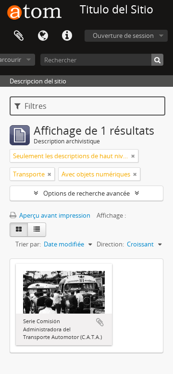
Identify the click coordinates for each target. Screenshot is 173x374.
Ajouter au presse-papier (100, 322)
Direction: (110, 244)
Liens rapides (67, 36)
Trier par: (28, 244)
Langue (43, 36)
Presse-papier (19, 36)
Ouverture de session (123, 35)
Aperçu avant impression (54, 215)
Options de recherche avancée (86, 193)
